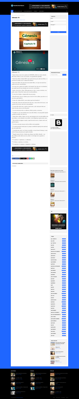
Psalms (57, 322)
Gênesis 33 (52, 180)
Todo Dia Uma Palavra (19, 397)
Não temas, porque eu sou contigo (57, 170)
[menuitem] (12, 11)
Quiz (57, 325)
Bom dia (57, 255)
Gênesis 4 (52, 199)
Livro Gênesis (19, 15)
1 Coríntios (57, 238)
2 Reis (57, 245)
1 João (57, 240)
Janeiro (57, 280)
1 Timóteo (57, 243)
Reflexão (57, 327)
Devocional (57, 259)
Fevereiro (57, 270)
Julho (57, 289)
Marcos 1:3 (57, 360)
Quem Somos (58, 397)
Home (54, 397)
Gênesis (57, 274)
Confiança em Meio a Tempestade (22, 387)
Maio (57, 297)
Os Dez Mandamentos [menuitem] (28, 11)
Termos (67, 397)
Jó (57, 285)
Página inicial (14, 15)
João (57, 287)
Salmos (57, 331)
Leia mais (52, 178)
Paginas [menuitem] (35, 11)
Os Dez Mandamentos (57, 314)
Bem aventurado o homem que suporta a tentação (60, 343)
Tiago (57, 335)
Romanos (57, 329)
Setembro (57, 333)
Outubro (57, 316)
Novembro (57, 310)
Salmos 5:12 (58, 347)
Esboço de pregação (57, 266)
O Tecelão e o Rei (19, 377)
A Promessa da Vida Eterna (20, 391)
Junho (57, 291)
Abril (15, 155)
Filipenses (57, 272)
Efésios (57, 264)
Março (57, 301)
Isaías (57, 278)
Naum (57, 308)
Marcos (57, 304)
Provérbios (57, 320)
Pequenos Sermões (57, 318)
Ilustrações (57, 276)
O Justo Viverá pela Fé (59, 351)
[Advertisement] (58, 52)
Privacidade (63, 397)
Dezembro (57, 261)
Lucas (57, 295)
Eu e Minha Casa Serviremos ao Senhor (60, 357)
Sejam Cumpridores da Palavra (21, 373)
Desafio (57, 257)
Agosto (57, 249)
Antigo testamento (57, 251)
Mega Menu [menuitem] (41, 11)
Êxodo (57, 268)
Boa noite (57, 253)
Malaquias (57, 299)
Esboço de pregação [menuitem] (18, 11)
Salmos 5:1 (52, 189)
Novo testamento (57, 312)
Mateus (57, 306)
